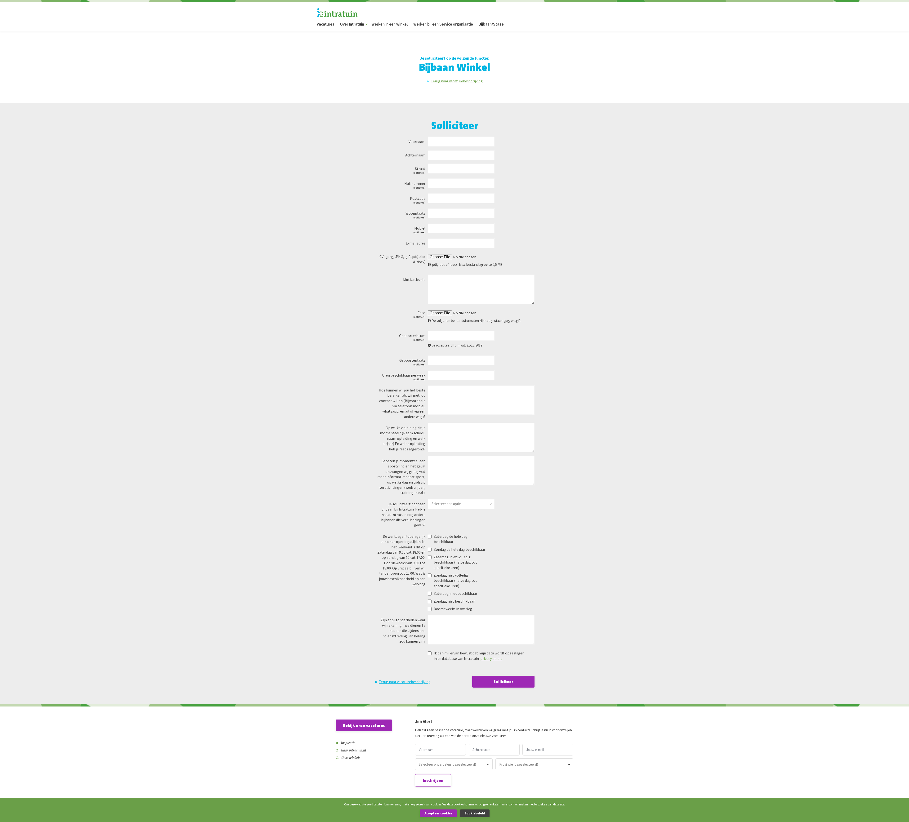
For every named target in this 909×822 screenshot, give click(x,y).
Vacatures (325, 24)
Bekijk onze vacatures (364, 725)
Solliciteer (503, 681)
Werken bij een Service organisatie (443, 24)
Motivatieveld (414, 279)
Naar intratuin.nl (353, 750)
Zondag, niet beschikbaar (454, 601)
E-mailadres (415, 243)
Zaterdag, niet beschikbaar (455, 593)
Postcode (417, 200)
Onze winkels (350, 757)
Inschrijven (433, 780)
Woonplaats (415, 215)
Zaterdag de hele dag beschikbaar (451, 539)
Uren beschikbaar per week (403, 377)
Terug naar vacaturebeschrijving (457, 81)
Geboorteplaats (412, 362)
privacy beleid (491, 658)
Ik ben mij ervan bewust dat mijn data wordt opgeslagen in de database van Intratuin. (479, 656)
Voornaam (417, 141)
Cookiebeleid (475, 813)
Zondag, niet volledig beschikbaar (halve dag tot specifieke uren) (455, 580)
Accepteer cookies (438, 813)
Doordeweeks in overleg (453, 608)
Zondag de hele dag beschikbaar (459, 549)
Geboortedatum (412, 337)
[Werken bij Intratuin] (337, 12)
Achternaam (415, 155)
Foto (419, 314)
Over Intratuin (352, 24)
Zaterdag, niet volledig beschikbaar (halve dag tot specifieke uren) (455, 562)
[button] (367, 24)
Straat (419, 170)
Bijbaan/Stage (491, 24)
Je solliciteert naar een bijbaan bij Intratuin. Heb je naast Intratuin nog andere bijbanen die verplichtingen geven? (403, 515)
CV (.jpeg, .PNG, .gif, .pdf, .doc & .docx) (402, 259)
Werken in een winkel (389, 24)
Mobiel (419, 230)
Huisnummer (414, 185)
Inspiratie (347, 743)
